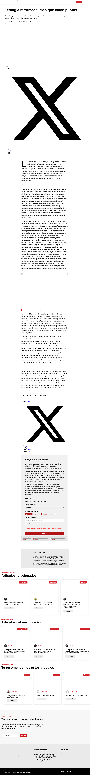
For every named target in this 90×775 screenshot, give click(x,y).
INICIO (31, 2)
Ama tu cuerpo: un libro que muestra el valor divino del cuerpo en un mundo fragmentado (73, 605)
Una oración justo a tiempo (46, 695)
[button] (86, 1)
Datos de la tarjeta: (30, 524)
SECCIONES (38, 2)
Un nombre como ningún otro (76, 695)
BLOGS (45, 2)
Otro (52, 514)
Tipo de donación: (30, 504)
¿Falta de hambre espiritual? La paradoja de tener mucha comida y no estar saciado (77, 651)
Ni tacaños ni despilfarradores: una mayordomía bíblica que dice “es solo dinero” (45, 651)
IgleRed (62, 771)
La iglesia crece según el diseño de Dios (16, 696)
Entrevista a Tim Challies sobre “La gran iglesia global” (44, 603)
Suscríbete (23, 735)
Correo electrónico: (31, 517)
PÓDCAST (71, 2)
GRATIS (79, 2)
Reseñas (83, 582)
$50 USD (45, 514)
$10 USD (28, 514)
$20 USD (37, 514)
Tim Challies (23, 582)
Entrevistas (53, 582)
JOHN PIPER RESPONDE (55, 2)
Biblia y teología (22, 629)
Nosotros (69, 771)
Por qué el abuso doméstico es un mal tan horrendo (14, 603)
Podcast (27, 675)
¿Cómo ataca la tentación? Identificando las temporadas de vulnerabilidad (14, 651)
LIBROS (65, 2)
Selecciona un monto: (31, 511)
